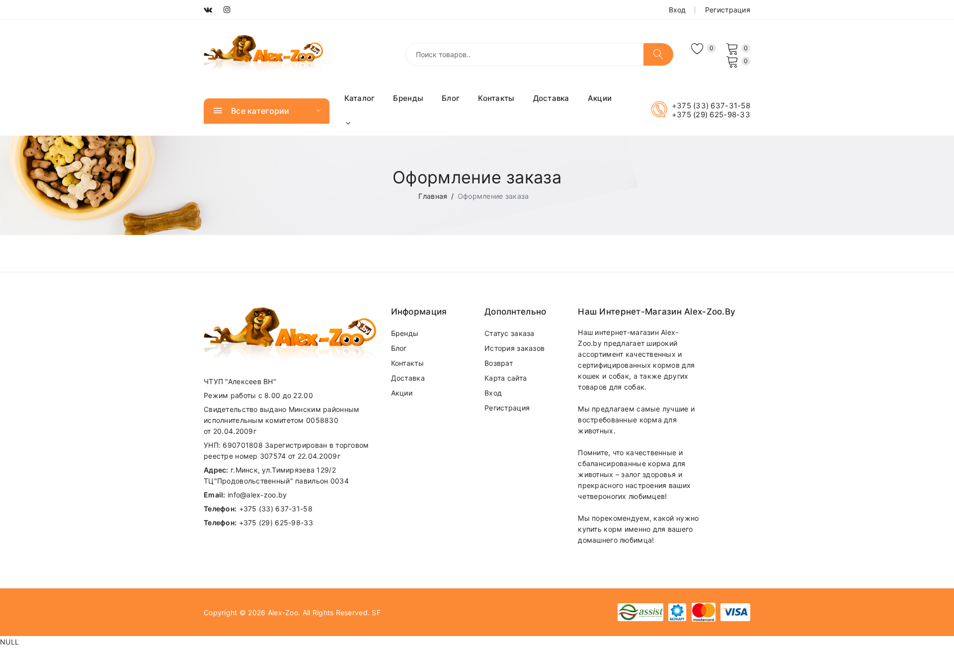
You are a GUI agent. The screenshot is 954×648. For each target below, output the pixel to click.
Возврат (498, 363)
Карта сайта (505, 378)
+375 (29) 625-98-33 (711, 114)
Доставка (551, 98)
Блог (451, 98)
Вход (677, 9)
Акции (600, 98)
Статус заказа (509, 333)
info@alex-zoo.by (257, 494)
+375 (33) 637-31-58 (711, 105)
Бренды (408, 98)
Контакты (496, 98)
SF (376, 612)
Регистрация (727, 9)
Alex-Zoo (283, 612)
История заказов (514, 348)
